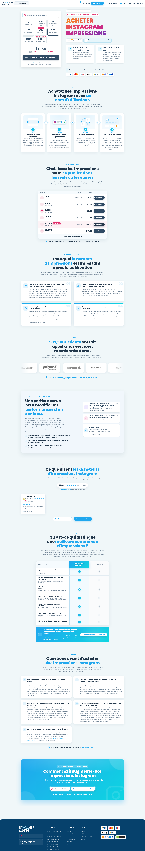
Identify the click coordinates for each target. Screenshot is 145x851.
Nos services (22, 3)
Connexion (86, 3)
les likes (55, 738)
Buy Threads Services (53, 834)
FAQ (129, 3)
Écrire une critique (84, 519)
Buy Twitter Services (53, 842)
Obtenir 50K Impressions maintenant (40, 57)
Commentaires (115, 3)
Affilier (83, 831)
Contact (83, 839)
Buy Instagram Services (54, 831)
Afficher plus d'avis (61, 519)
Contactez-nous (138, 3)
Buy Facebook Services (54, 836)
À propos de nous (72, 834)
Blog (125, 3)
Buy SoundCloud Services (54, 847)
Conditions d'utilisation (87, 836)
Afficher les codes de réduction (94, 634)
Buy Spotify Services (53, 849)
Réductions (70, 842)
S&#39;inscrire (97, 3)
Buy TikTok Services (53, 839)
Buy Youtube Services (53, 844)
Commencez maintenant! (82, 789)
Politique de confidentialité (89, 834)
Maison (69, 831)
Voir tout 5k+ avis (65, 489)
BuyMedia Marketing (7, 3)
